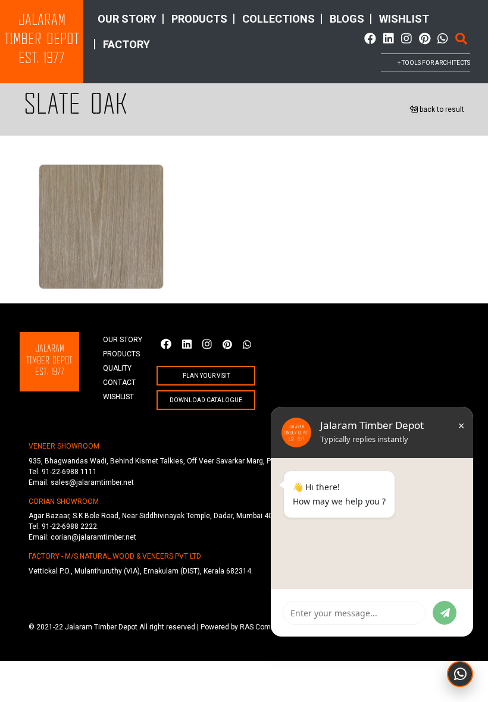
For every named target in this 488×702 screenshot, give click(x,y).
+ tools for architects (434, 62)
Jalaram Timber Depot (101, 627)
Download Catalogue (206, 400)
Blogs (347, 18)
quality (117, 368)
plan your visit (206, 375)
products (199, 18)
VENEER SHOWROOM (64, 446)
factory (126, 44)
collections (278, 18)
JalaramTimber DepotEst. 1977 (41, 40)
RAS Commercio (267, 627)
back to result (441, 109)
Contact (119, 382)
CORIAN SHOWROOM (64, 501)
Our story (127, 18)
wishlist (404, 18)
